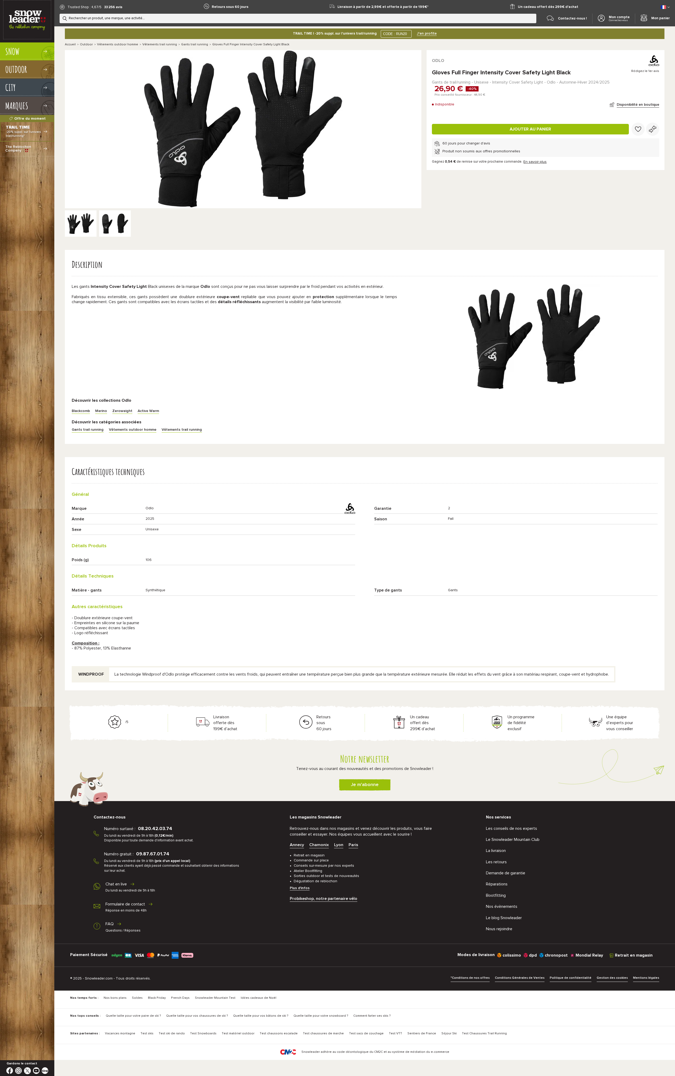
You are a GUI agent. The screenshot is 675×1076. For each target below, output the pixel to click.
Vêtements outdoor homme (117, 44)
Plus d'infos (300, 888)
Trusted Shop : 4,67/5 (85, 7)
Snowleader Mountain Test (215, 998)
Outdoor (86, 44)
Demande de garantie (505, 873)
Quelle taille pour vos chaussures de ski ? (197, 1015)
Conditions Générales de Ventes (519, 978)
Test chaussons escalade (279, 1033)
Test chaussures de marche (323, 1033)
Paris (353, 845)
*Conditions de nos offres (470, 978)
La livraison (496, 851)
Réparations (497, 884)
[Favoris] (638, 129)
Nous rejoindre (499, 929)
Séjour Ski (449, 1033)
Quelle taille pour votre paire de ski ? (133, 1015)
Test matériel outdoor (238, 1033)
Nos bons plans (115, 998)
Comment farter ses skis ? (371, 1015)
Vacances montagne (120, 1033)
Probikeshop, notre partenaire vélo (323, 898)
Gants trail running (194, 44)
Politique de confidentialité (570, 978)
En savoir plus (535, 162)
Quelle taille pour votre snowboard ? (320, 1015)
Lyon (338, 845)
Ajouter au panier (530, 129)
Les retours (496, 862)
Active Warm (148, 411)
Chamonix (319, 845)
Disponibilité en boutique (638, 104)
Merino (101, 411)
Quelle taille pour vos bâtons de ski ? (260, 1015)
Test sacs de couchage (366, 1033)
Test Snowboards (203, 1033)
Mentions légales (646, 978)
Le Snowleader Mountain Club (512, 839)
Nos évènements (501, 906)
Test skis (147, 1033)
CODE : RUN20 (395, 34)
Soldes (137, 998)
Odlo (438, 61)
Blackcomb (81, 411)
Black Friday (157, 998)
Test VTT (395, 1033)
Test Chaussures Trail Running (484, 1033)
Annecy (297, 845)
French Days (180, 998)
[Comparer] (652, 129)
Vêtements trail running (159, 44)
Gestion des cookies (612, 978)
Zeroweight (122, 411)
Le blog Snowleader (504, 918)
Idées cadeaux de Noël (258, 998)
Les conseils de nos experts (511, 828)
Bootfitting (496, 895)
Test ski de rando (172, 1033)
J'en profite (427, 33)
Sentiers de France (421, 1033)
